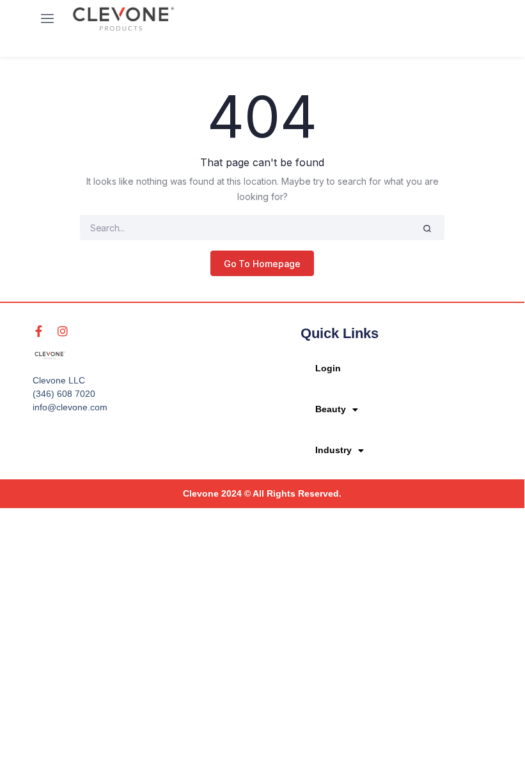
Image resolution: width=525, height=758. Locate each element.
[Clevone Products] (123, 19)
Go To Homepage (262, 263)
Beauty (330, 409)
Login (328, 368)
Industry (333, 450)
